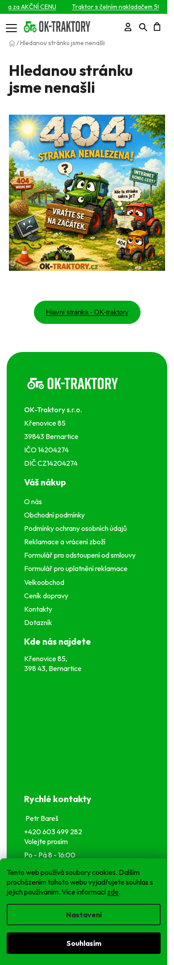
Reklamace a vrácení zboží (66, 541)
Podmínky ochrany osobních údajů (76, 528)
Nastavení (84, 914)
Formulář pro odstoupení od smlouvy (81, 555)
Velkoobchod (45, 582)
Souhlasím (83, 943)
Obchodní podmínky (54, 514)
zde (113, 891)
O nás (33, 501)
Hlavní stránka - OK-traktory (87, 312)
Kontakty (39, 609)
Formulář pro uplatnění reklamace (77, 568)
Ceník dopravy (46, 595)
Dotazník (38, 622)
